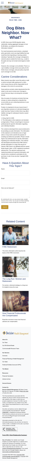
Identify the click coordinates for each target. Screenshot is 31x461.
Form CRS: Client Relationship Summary (14, 435)
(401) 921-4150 (24, 391)
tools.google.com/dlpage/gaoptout (10, 451)
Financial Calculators (7, 376)
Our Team (5, 342)
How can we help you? (7, 188)
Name (3, 169)
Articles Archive (6, 379)
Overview (4, 355)
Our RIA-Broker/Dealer (8, 345)
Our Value (5, 361)
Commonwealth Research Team (10, 348)
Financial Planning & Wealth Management (13, 358)
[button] (4, 339)
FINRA (4, 412)
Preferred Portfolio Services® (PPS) (11, 364)
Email (2, 178)
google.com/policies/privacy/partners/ (11, 448)
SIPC (7, 412)
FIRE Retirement (9, 247)
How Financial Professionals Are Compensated (14, 314)
